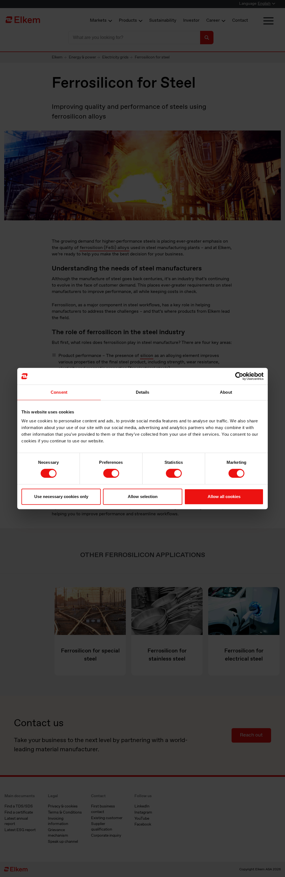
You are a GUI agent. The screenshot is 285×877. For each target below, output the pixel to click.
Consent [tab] (59, 392)
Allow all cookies (224, 496)
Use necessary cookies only (61, 496)
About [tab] (226, 392)
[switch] (111, 473)
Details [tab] (142, 392)
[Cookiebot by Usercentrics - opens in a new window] (239, 376)
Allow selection (143, 496)
